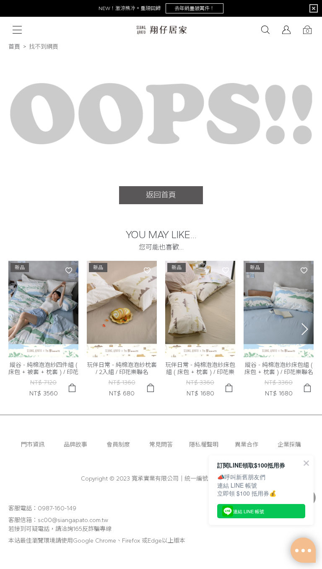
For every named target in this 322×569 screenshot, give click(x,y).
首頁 (14, 46)
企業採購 (289, 444)
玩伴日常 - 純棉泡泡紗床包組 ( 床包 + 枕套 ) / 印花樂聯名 (200, 368)
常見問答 (161, 444)
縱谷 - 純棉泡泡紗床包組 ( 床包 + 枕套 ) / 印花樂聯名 (278, 368)
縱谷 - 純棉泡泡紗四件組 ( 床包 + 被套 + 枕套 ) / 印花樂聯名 (43, 368)
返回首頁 (161, 195)
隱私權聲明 (203, 444)
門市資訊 (32, 444)
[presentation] (305, 329)
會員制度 (118, 444)
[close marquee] (313, 8)
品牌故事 (75, 444)
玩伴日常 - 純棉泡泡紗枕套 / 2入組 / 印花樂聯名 (122, 368)
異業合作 (246, 444)
